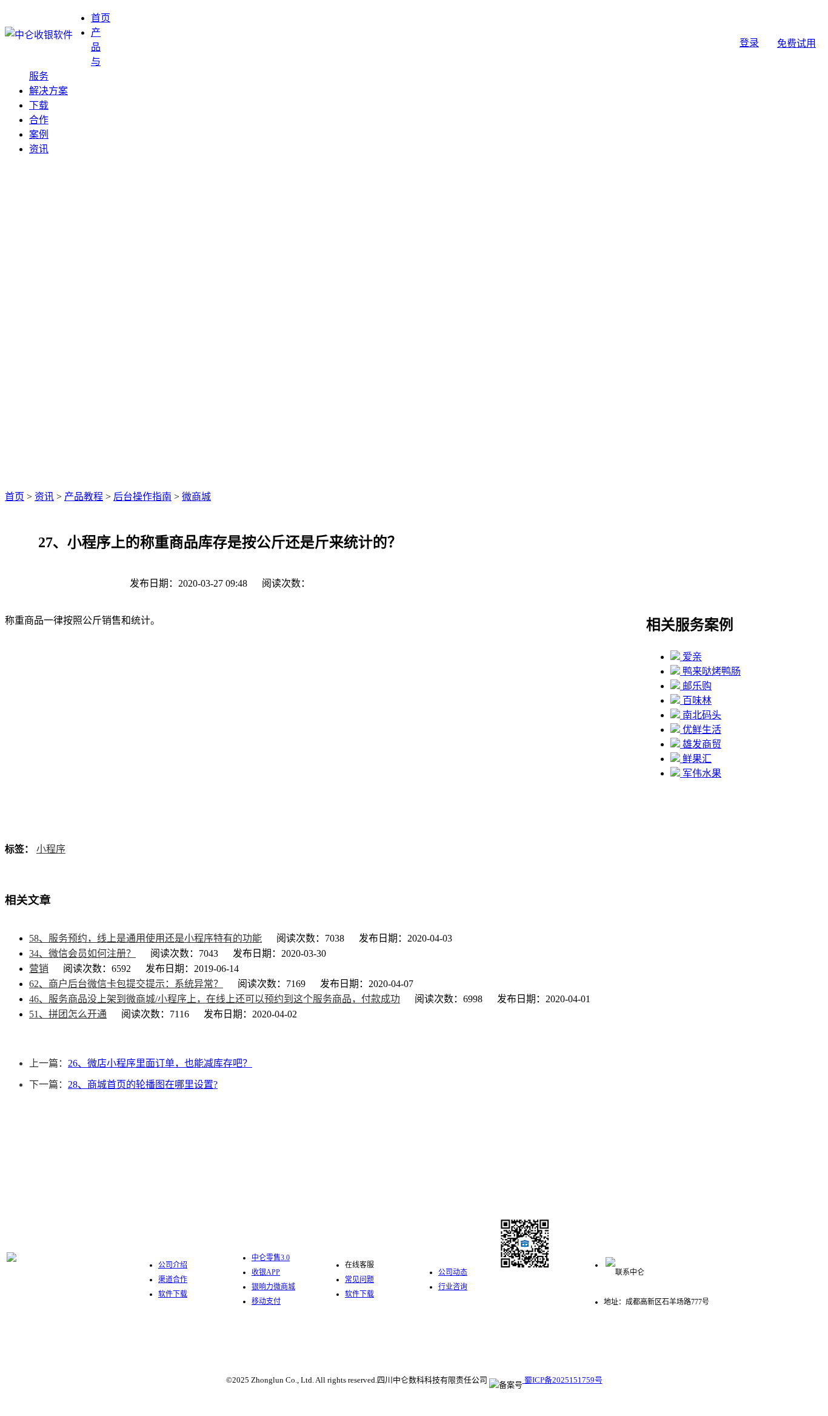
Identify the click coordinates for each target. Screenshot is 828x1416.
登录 (749, 43)
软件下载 (172, 1294)
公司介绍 (172, 1265)
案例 (38, 134)
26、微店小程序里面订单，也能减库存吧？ (160, 1063)
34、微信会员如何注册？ (82, 953)
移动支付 (266, 1301)
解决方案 (48, 91)
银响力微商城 (273, 1287)
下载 (38, 105)
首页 (100, 18)
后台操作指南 (142, 496)
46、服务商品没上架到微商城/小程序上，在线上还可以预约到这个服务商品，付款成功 (214, 999)
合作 (38, 120)
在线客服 (359, 1265)
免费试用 (796, 43)
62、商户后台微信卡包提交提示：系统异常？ (126, 984)
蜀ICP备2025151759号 (563, 1379)
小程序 (50, 849)
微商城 (196, 496)
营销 (38, 968)
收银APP (266, 1272)
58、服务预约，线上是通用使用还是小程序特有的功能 (145, 938)
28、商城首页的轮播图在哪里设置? (143, 1084)
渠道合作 (172, 1279)
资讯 (38, 149)
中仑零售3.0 (271, 1257)
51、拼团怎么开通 (68, 1014)
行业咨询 (452, 1287)
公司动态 (452, 1272)
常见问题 (359, 1279)
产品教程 (83, 496)
